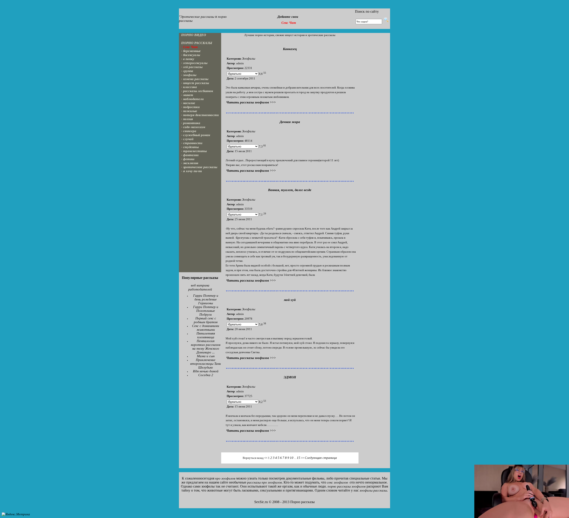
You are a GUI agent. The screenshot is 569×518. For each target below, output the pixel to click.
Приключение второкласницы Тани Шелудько (205, 363)
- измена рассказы (194, 79)
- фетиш (187, 159)
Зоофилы (248, 58)
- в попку (187, 59)
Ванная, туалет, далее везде (289, 190)
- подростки (190, 107)
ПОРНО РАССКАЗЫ (196, 43)
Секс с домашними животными (205, 327)
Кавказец (290, 49)
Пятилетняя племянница (205, 335)
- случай (187, 139)
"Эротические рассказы (196, 16)
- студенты (190, 147)
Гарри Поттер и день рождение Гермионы (205, 299)
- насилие (188, 103)
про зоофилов (225, 478)
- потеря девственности (200, 115)
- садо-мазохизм (193, 127)
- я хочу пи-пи (191, 171)
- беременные (191, 51)
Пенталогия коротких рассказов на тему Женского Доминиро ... (205, 346)
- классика (189, 87)
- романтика (190, 123)
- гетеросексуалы (194, 63)
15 (298, 458)
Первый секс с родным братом (206, 320)
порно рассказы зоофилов (347, 486)
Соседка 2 (205, 375)
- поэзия (187, 119)
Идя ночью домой (205, 371)
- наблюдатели (192, 99)
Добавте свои (287, 16)
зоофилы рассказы (373, 490)
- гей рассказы (191, 67)
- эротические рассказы (199, 167)
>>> (251, 102)
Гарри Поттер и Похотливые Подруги (205, 310)
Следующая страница (321, 458)
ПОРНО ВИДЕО (193, 35)
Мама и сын (205, 356)
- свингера (188, 131)
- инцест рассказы (195, 83)
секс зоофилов (337, 482)
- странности (191, 143)
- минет (187, 95)
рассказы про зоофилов (264, 482)
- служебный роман (195, 135)
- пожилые (189, 111)
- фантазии (189, 155)
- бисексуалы (190, 55)
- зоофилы (188, 75)
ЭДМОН (290, 377)
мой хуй (290, 300)
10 (291, 458)
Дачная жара (290, 122)
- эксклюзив (189, 163)
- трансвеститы (194, 151)
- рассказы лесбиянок (197, 91)
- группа (187, 71)
